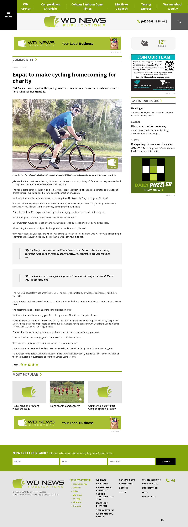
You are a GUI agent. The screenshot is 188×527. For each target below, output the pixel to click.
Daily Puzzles (150, 483)
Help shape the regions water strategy (25, 407)
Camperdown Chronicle (50, 6)
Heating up (137, 108)
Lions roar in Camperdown (65, 405)
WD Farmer (26, 6)
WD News (101, 480)
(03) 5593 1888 (150, 21)
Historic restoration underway (148, 126)
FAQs (145, 492)
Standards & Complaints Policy (45, 494)
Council (124, 488)
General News (127, 480)
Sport (122, 492)
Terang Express (146, 6)
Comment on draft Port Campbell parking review (102, 407)
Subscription (150, 488)
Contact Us (149, 496)
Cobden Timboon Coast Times (87, 6)
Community (22, 59)
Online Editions (151, 480)
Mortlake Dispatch (121, 6)
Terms (15, 494)
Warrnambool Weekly (172, 6)
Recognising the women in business (151, 144)
